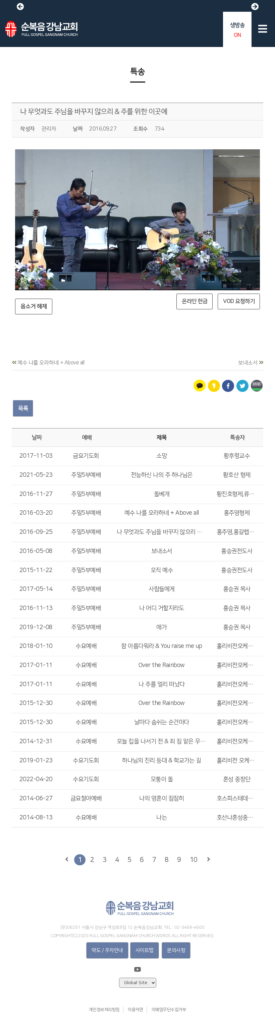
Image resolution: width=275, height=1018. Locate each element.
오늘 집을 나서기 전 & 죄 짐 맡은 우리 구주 (162, 741)
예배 (87, 438)
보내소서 (161, 551)
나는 (161, 817)
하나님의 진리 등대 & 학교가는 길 (161, 760)
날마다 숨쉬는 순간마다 (161, 722)
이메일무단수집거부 (169, 1009)
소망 (161, 456)
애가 (161, 627)
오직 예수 (162, 570)
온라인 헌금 (194, 301)
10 (193, 859)
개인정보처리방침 (104, 1009)
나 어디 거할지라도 (161, 608)
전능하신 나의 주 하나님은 (161, 475)
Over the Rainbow (162, 665)
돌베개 (162, 494)
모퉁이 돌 (162, 779)
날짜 (37, 438)
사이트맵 (144, 950)
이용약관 (135, 1009)
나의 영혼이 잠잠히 (161, 798)
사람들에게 (162, 589)
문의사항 (176, 950)
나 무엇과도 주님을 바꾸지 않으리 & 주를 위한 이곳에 (93, 111)
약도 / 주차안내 (107, 950)
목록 (23, 408)
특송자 (237, 438)
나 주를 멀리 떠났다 (162, 684)
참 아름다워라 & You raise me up (161, 646)
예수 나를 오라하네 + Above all (161, 513)
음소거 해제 (33, 306)
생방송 (237, 30)
